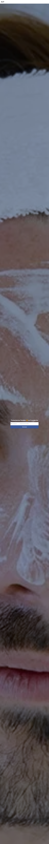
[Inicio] (2, 2)
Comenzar (24, 427)
